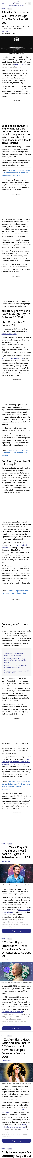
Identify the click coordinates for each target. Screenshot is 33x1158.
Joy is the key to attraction (12, 1012)
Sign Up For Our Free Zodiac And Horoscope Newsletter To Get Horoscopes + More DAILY (16, 172)
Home (3, 9)
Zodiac (10, 9)
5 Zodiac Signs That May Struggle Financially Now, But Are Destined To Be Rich (16, 660)
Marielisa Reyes (6, 1060)
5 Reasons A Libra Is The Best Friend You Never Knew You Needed (15, 452)
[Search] (26, 3)
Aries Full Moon (20, 64)
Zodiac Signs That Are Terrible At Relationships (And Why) (15, 654)
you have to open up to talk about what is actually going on (16, 761)
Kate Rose (5, 31)
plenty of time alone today (12, 358)
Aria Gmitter (5, 960)
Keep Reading (16, 931)
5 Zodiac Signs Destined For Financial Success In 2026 (16, 672)
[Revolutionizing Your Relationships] (16, 3)
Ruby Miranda (6, 861)
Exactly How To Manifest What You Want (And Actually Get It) (15, 666)
